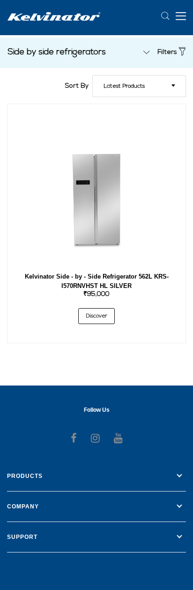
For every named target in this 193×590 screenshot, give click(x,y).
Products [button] (25, 476)
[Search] (166, 16)
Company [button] (23, 506)
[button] (181, 15)
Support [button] (22, 537)
